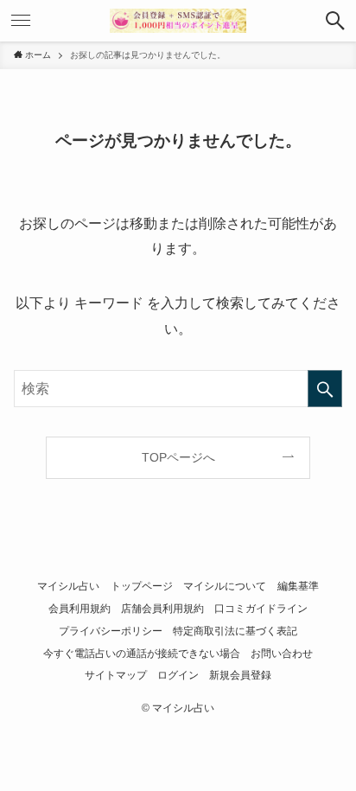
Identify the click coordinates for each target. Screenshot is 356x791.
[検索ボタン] (335, 20)
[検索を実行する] (325, 388)
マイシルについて (224, 586)
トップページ (142, 586)
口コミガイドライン (261, 609)
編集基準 (298, 586)
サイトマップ (116, 675)
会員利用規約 (79, 609)
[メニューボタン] (20, 20)
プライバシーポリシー (110, 631)
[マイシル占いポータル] (178, 20)
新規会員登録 (240, 675)
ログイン (178, 675)
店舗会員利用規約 (162, 609)
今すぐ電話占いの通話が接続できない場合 (141, 653)
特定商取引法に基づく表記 (235, 631)
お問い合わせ (282, 653)
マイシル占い (68, 586)
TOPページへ (178, 457)
